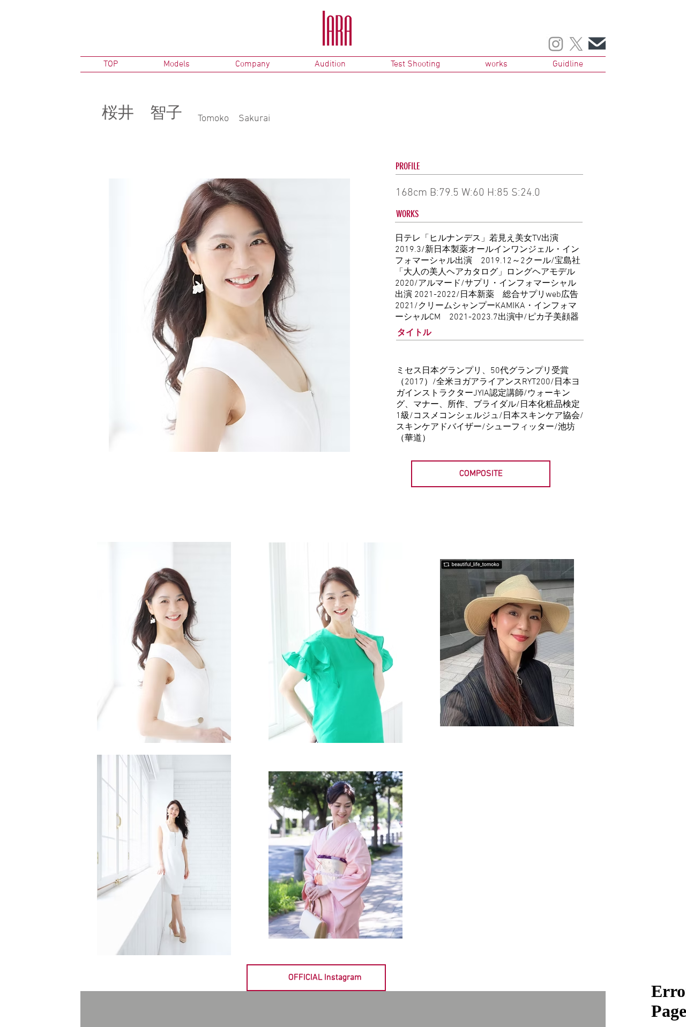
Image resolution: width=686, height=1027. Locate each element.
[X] (576, 44)
